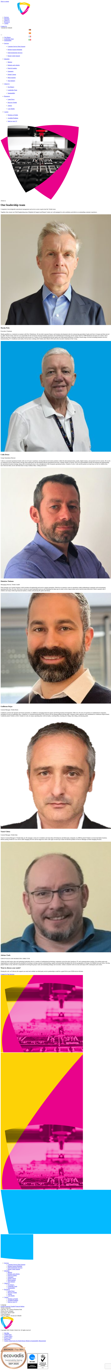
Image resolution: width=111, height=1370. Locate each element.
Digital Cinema (12, 74)
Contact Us (4, 26)
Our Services (10, 974)
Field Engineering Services (15, 52)
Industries (6, 18)
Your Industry (11, 80)
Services (6, 17)
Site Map (6, 1333)
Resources (7, 22)
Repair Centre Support (14, 56)
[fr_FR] (29, 37)
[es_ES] (29, 33)
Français (17, 1306)
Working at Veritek (13, 115)
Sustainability (11, 93)
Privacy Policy (8, 1337)
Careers (6, 23)
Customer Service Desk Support (16, 46)
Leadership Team (12, 90)
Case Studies (11, 108)
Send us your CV (12, 121)
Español (13, 1306)
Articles (10, 105)
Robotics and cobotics (14, 65)
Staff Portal (7, 1339)
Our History (11, 87)
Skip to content (5, 1)
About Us (7, 20)
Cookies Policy (8, 1336)
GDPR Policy (8, 1334)
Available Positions (13, 118)
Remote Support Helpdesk (15, 49)
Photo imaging (12, 77)
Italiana (22, 1306)
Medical (10, 62)
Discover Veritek (12, 102)
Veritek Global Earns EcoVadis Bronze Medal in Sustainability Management (25, 1341)
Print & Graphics (12, 68)
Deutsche (7, 1306)
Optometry (11, 71)
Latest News (11, 99)
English (3, 1306)
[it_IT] (29, 40)
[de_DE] (29, 30)
